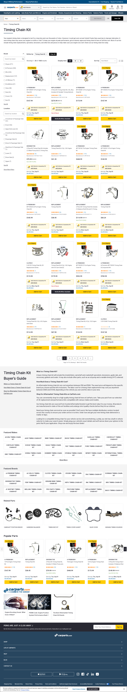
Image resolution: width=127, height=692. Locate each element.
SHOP (5, 642)
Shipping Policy (8, 684)
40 (75, 61)
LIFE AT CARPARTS (9, 648)
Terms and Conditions (51, 684)
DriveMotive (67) (10, 84)
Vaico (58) (9, 88)
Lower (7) (8, 153)
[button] (41, 54)
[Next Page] (90, 358)
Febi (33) (8, 92)
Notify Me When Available (62, 118)
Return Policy (29, 684)
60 (80, 61)
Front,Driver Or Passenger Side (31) (15, 120)
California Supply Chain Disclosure (68, 684)
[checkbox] (4, 64)
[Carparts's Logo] (13, 7)
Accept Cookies (93, 689)
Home (5, 24)
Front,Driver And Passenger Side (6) (15, 134)
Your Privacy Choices (117, 684)
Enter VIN (117, 18)
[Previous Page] (59, 358)
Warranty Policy (19, 684)
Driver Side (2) (10, 157)
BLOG (5, 660)
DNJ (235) (8, 72)
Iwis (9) (8, 100)
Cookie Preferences (100, 684)
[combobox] (12, 18)
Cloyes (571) (9, 64)
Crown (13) (9, 96)
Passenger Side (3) (11, 139)
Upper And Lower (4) (12, 129)
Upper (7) (8, 161)
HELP (5, 654)
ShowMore (63, 460)
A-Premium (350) (11, 68)
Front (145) (9, 125)
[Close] (124, 689)
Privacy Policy (38, 684)
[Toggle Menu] (5, 7)
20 (70, 61)
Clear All (53, 54)
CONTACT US (8, 666)
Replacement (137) (11, 76)
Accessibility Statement (86, 684)
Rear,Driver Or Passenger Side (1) (14, 148)
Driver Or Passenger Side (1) (14, 143)
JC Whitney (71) (10, 80)
